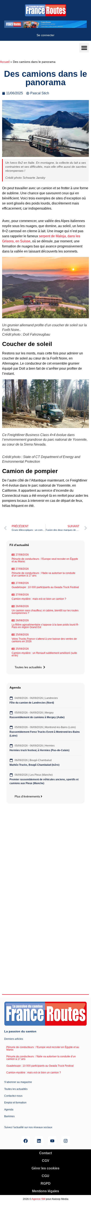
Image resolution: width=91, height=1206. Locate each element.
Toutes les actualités (16, 1089)
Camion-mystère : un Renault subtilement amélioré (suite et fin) (44, 654)
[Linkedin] (39, 1141)
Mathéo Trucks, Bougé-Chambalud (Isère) (34, 764)
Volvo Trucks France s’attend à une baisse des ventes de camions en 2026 (44, 640)
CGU (45, 1176)
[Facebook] (25, 1141)
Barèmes (9, 1116)
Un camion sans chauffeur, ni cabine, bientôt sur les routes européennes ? (45, 612)
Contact (45, 1153)
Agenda (8, 1109)
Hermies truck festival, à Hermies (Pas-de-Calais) (39, 750)
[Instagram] (65, 1141)
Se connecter (45, 35)
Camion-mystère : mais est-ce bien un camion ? (39, 598)
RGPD (46, 1183)
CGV (45, 1160)
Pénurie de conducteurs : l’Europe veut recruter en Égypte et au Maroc (45, 560)
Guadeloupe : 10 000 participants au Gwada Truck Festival (45, 587)
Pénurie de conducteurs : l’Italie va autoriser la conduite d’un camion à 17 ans (43, 574)
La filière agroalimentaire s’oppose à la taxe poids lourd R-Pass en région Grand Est (45, 626)
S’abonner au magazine (18, 1082)
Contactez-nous (13, 1095)
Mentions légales (45, 1191)
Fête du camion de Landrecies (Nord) (32, 702)
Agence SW (38, 1199)
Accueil (5, 61)
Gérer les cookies (45, 1168)
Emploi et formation (15, 1102)
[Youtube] (52, 1141)
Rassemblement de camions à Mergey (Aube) (37, 717)
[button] (84, 47)
